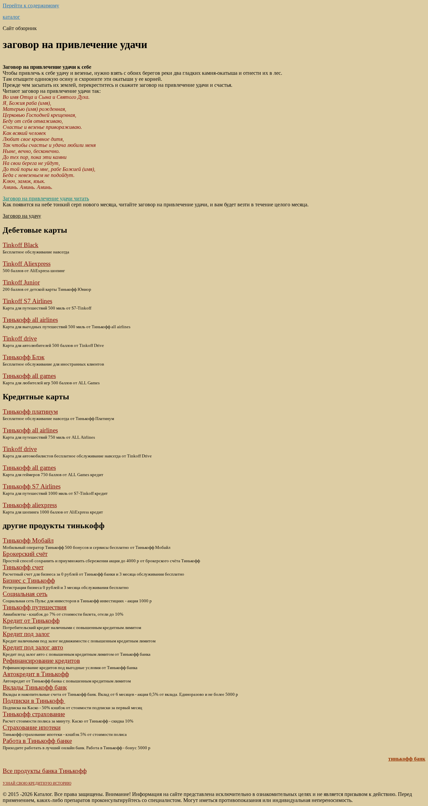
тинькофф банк (406, 759)
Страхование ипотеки (32, 727)
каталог (11, 17)
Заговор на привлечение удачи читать (46, 198)
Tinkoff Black (20, 244)
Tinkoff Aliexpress (26, 263)
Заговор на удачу (22, 216)
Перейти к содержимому (31, 5)
